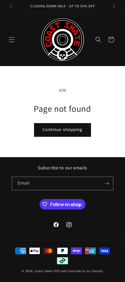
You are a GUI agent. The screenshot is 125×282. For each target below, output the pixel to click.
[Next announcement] (114, 6)
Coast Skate (44, 271)
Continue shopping (62, 130)
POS (57, 271)
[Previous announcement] (10, 6)
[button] (11, 39)
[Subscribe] (106, 183)
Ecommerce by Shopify (85, 271)
